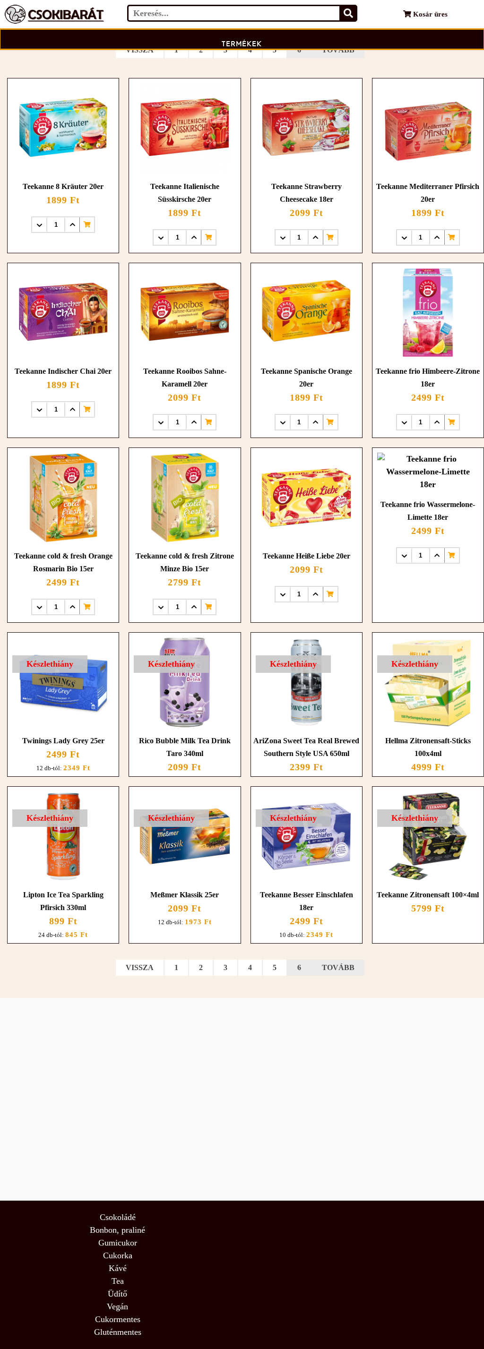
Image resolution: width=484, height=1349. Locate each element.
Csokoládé (118, 1217)
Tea (118, 1281)
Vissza (140, 50)
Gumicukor (117, 1242)
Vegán (117, 1306)
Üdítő (117, 1293)
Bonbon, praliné (117, 1230)
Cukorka (117, 1255)
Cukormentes (117, 1319)
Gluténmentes (117, 1332)
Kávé (118, 1268)
